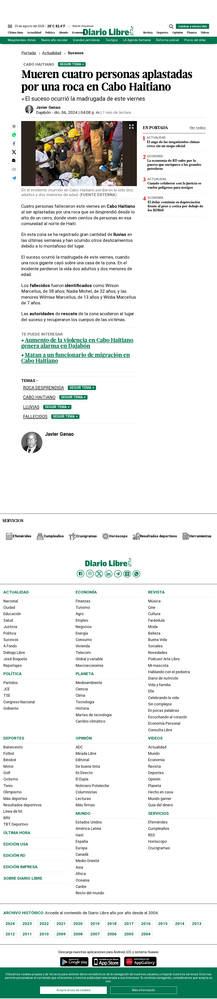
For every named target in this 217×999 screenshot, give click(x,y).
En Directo (84, 773)
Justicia (10, 627)
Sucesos (10, 640)
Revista (148, 32)
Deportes (162, 32)
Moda (153, 627)
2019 (95, 923)
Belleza (154, 633)
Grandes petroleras (86, 40)
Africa (81, 874)
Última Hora (15, 32)
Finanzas (83, 601)
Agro (79, 614)
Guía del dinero (160, 805)
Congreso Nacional (19, 702)
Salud (8, 620)
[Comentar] (14, 161)
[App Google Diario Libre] (74, 961)
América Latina (88, 828)
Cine (151, 607)
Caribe (81, 887)
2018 (112, 923)
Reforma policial (167, 40)
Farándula (156, 620)
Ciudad (9, 607)
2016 (145, 923)
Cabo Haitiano (39, 397)
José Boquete (15, 659)
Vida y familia (159, 685)
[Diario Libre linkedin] (108, 573)
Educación (12, 614)
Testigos (111, 40)
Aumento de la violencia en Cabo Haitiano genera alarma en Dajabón (77, 343)
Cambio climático (90, 721)
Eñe (151, 691)
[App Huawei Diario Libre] (140, 961)
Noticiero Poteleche (92, 786)
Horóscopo (157, 841)
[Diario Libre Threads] (127, 573)
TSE (6, 695)
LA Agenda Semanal (137, 40)
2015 (162, 923)
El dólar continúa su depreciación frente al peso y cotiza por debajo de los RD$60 (175, 206)
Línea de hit (12, 811)
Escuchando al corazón (167, 717)
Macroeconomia (89, 665)
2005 (129, 934)
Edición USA (15, 844)
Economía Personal (164, 723)
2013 (196, 923)
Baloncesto (13, 747)
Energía (82, 633)
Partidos (10, 683)
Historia (82, 708)
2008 (78, 934)
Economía (78, 32)
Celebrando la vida (163, 698)
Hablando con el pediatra (169, 672)
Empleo (82, 620)
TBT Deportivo (15, 824)
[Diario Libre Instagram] (90, 573)
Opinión (177, 32)
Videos (205, 32)
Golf (6, 773)
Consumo (84, 640)
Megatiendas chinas (22, 40)
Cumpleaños (158, 828)
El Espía (82, 779)
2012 (10, 934)
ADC (79, 747)
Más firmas (85, 805)
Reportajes (12, 665)
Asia (79, 867)
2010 (44, 934)
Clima (80, 695)
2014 (179, 923)
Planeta (192, 32)
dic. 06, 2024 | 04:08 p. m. (77, 112)
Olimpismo (12, 792)
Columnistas (86, 792)
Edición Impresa (20, 866)
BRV (6, 818)
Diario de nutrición (163, 678)
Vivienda (83, 646)
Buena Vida (157, 640)
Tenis (8, 786)
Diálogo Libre (14, 653)
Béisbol (9, 760)
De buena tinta (88, 766)
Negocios (84, 627)
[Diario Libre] (108, 30)
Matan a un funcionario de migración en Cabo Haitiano (75, 358)
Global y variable (89, 659)
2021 (61, 923)
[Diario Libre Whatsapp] (136, 573)
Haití (79, 835)
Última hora (16, 832)
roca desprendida (43, 388)
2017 (129, 923)
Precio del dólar (195, 40)
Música (154, 601)
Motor (8, 766)
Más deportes (15, 799)
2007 (95, 934)
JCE (6, 689)
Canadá (82, 854)
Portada (28, 52)
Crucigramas (159, 848)
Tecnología (85, 702)
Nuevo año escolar (54, 40)
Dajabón (43, 112)
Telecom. (84, 653)
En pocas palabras (163, 710)
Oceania (82, 880)
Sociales (155, 646)
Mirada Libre (86, 753)
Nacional (10, 601)
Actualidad (34, 32)
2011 (27, 934)
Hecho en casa (160, 792)
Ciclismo (10, 779)
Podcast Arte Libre (164, 659)
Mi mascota (158, 665)
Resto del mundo (90, 893)
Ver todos (198, 128)
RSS (151, 835)
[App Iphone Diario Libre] (106, 961)
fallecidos (35, 416)
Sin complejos (160, 704)
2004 (145, 934)
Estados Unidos (89, 822)
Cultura (154, 614)
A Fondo (10, 646)
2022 (44, 923)
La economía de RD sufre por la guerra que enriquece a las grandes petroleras (174, 165)
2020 (78, 923)
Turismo (83, 607)
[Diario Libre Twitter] (99, 573)
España (82, 841)
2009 (61, 934)
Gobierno (10, 708)
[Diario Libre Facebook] (80, 574)
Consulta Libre (160, 730)
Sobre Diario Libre (22, 878)
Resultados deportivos (22, 805)
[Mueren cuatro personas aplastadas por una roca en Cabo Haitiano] (14, 135)
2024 (10, 923)
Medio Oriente (87, 861)
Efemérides (158, 822)
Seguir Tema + (72, 64)
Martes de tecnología (94, 715)
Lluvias (31, 407)
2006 (112, 934)
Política (50, 32)
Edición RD (14, 855)
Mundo (63, 32)
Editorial (82, 760)
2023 (27, 923)
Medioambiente (89, 683)
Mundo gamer (159, 799)
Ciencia (82, 689)
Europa (81, 848)
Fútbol (8, 753)
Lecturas (83, 799)
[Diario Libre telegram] (118, 573)
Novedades (157, 653)
